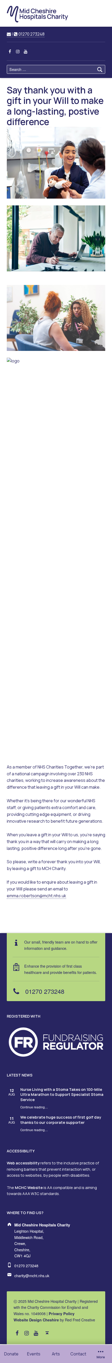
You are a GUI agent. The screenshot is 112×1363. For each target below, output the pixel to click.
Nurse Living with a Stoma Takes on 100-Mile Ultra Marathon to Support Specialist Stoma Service (61, 1094)
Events (33, 1354)
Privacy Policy (61, 1313)
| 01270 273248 (28, 34)
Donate (11, 1354)
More (101, 1357)
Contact (78, 1354)
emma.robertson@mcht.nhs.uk (36, 896)
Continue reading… (34, 1107)
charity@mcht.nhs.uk (31, 1275)
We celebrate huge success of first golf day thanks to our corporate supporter (60, 1120)
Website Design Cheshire (36, 1319)
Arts (56, 1354)
